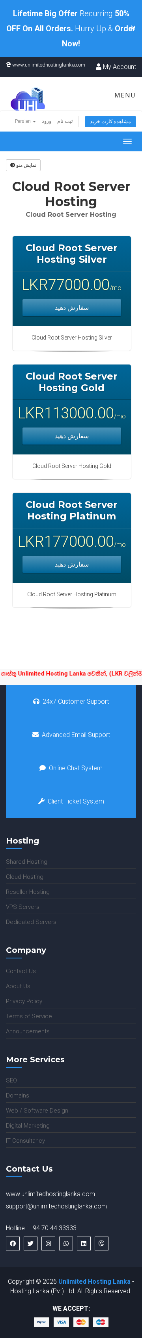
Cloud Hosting (24, 876)
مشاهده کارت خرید (110, 121)
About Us (18, 986)
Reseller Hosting (28, 891)
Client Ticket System (76, 801)
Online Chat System (76, 768)
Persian (23, 121)
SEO (11, 1080)
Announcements (28, 1031)
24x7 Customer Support (76, 701)
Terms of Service (29, 1016)
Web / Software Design (37, 1110)
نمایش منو (25, 165)
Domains (17, 1095)
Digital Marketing (28, 1125)
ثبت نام (65, 121)
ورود (46, 121)
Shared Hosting (26, 861)
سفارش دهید (72, 307)
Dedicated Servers (31, 922)
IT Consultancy (25, 1140)
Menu (124, 95)
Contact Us (21, 971)
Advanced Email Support (76, 735)
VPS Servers (22, 906)
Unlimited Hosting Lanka (94, 1281)
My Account (118, 67)
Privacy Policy (24, 1001)
